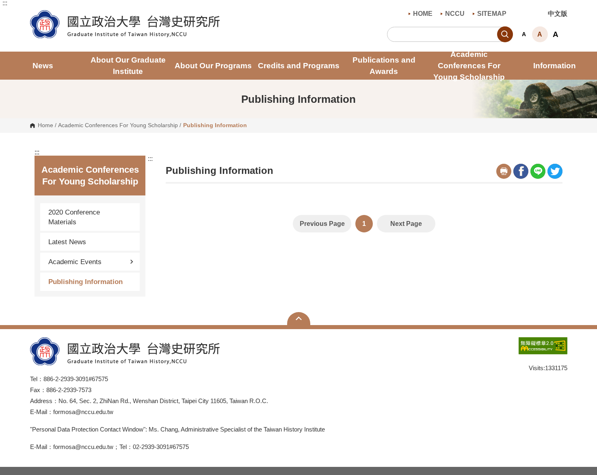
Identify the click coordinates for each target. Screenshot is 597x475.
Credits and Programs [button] (299, 65)
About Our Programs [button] (213, 65)
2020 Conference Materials (74, 217)
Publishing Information (85, 282)
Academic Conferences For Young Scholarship (118, 125)
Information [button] (554, 65)
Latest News (67, 242)
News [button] (42, 65)
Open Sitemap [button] (298, 318)
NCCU (455, 13)
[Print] (503, 171)
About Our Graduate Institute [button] (128, 66)
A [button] (524, 34)
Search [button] (505, 34)
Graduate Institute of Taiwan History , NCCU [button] (36, 14)
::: (4, 3)
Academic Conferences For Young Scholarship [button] (469, 65)
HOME (423, 13)
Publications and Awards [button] (384, 66)
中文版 (557, 13)
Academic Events (75, 262)
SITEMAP (491, 13)
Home (45, 125)
